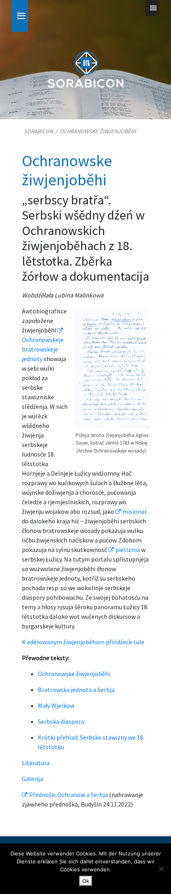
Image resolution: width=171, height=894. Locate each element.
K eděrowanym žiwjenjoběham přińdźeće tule (83, 642)
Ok (85, 881)
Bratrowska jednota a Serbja (76, 690)
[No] (161, 869)
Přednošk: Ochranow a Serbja (68, 795)
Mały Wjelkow (56, 705)
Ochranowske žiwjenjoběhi (74, 674)
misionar (134, 511)
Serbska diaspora (61, 721)
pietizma (127, 550)
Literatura (36, 763)
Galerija (32, 779)
